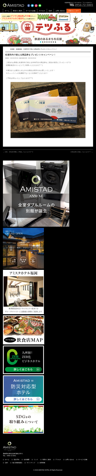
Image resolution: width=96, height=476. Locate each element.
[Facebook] (28, 4)
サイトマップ (31, 463)
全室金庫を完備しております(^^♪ (81, 152)
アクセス (58, 459)
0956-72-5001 (84, 5)
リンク (36, 459)
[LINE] (39, 4)
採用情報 (42, 463)
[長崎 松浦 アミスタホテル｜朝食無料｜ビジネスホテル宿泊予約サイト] (13, 4)
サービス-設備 (82, 459)
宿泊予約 (16, 459)
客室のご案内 (46, 459)
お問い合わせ (69, 459)
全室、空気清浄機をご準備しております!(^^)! (18, 152)
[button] (48, 28)
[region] (48, 28)
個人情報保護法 (17, 463)
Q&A (6, 463)
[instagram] (36, 4)
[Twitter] (32, 4)
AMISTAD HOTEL (43, 470)
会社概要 (26, 459)
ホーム (7, 459)
